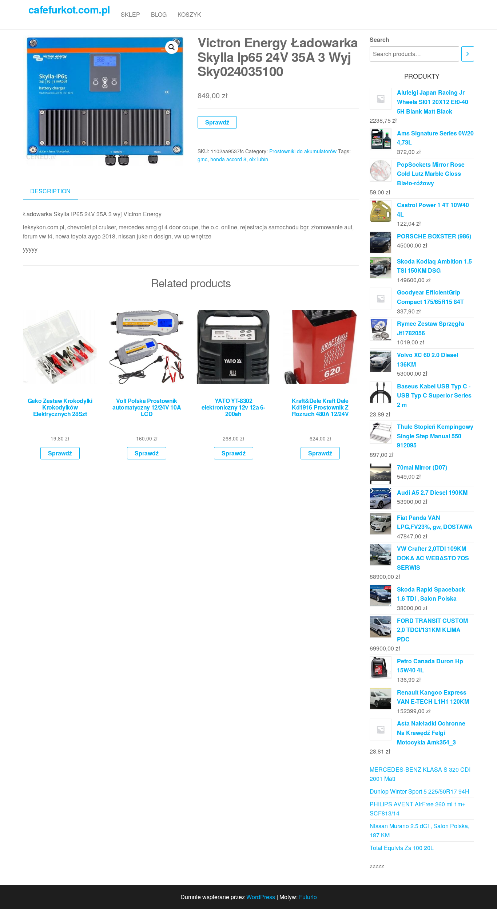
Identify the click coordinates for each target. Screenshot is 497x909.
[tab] (56, 191)
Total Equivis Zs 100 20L (402, 847)
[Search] (467, 54)
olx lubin (258, 159)
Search (379, 39)
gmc (202, 159)
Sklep (130, 14)
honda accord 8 (228, 159)
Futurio (308, 897)
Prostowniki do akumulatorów (303, 151)
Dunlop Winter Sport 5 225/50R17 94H (419, 791)
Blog (159, 14)
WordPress (260, 897)
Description (50, 191)
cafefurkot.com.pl (69, 9)
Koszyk (189, 14)
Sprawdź (217, 122)
